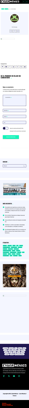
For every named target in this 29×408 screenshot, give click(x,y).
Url (4, 122)
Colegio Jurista (14, 247)
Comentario (8, 97)
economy (20, 247)
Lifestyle (19, 252)
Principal (18, 253)
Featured (5, 248)
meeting (4, 253)
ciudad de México (6, 247)
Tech (11, 255)
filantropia (16, 248)
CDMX (14, 245)
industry (18, 250)
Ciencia (21, 245)
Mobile (9, 253)
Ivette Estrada (6, 252)
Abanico (4, 245)
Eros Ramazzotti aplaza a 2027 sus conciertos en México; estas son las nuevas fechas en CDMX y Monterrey (15, 231)
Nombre (6, 110)
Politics (13, 253)
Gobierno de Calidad (7, 250)
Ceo (17, 245)
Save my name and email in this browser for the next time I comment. (18, 130)
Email (6, 116)
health (13, 250)
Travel (20, 255)
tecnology (15, 255)
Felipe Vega (10, 248)
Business (9, 245)
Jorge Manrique (13, 252)
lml (23, 252)
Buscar (5, 165)
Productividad (5, 255)
